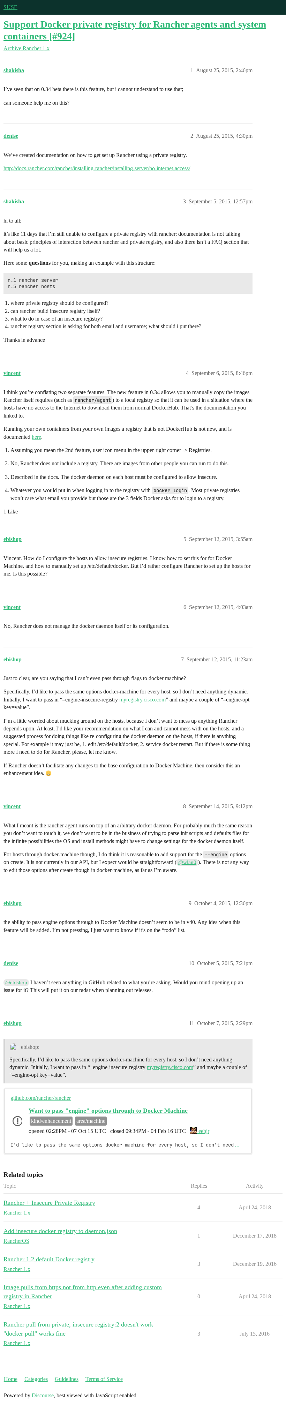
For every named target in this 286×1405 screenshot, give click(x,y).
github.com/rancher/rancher (40, 1098)
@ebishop (16, 982)
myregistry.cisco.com (142, 699)
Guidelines (66, 1379)
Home (10, 1379)
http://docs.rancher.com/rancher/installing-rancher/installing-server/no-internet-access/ (96, 168)
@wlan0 (187, 862)
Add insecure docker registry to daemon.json (60, 1230)
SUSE (10, 7)
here (36, 437)
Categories (36, 1379)
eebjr (203, 1131)
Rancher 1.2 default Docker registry (49, 1259)
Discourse (43, 1395)
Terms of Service (104, 1379)
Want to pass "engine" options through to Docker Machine (108, 1110)
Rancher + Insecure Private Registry (49, 1202)
